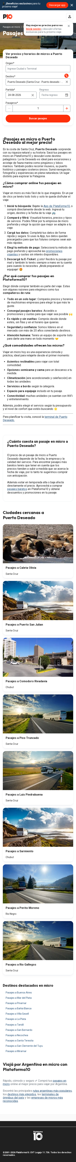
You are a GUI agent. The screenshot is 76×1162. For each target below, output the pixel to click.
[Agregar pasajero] (66, 108)
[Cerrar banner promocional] (72, 5)
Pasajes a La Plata (16, 1019)
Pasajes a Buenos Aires (19, 992)
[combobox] (38, 68)
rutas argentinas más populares (52, 1090)
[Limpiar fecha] (32, 95)
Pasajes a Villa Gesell (17, 1013)
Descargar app (57, 5)
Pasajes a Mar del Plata (19, 997)
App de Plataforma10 (56, 206)
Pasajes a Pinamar (16, 1003)
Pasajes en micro (11, 27)
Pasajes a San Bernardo (19, 1030)
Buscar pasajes (38, 118)
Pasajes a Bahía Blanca (18, 1008)
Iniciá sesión (33, 29)
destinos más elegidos (21, 1094)
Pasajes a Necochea (17, 1035)
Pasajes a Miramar (16, 1051)
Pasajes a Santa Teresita (19, 1040)
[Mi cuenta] (69, 16)
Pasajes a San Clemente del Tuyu (24, 1045)
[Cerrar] (69, 26)
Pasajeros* (12, 102)
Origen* (10, 63)
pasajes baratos (17, 489)
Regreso (44, 89)
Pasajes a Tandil (15, 1024)
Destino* (10, 76)
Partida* (10, 89)
